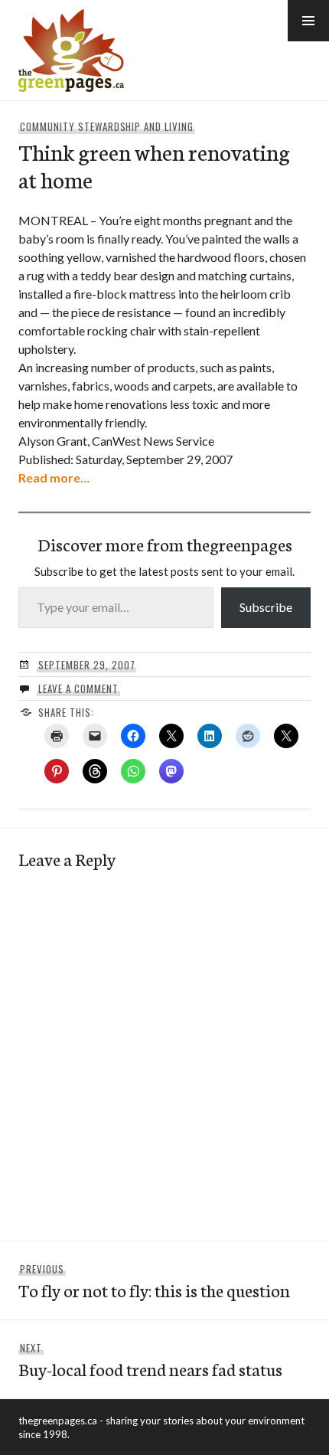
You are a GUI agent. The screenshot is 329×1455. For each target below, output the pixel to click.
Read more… (54, 477)
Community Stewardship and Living (107, 126)
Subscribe (265, 607)
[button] (308, 20)
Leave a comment (78, 688)
